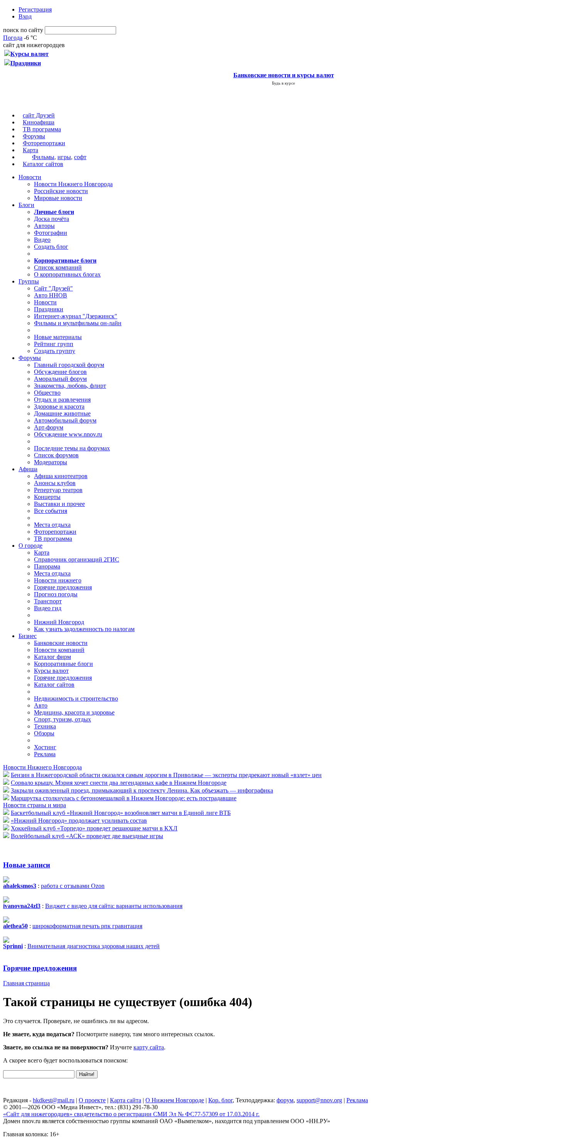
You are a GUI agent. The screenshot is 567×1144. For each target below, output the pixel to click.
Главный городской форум (69, 365)
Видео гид (47, 608)
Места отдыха (52, 524)
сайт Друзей (39, 115)
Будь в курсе (283, 83)
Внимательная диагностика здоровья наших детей (93, 946)
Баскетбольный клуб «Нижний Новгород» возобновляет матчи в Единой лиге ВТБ (121, 813)
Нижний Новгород (59, 622)
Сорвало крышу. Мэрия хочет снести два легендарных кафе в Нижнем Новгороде (118, 782)
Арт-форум (48, 427)
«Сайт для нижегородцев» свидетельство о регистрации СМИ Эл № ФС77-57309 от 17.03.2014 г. (131, 1114)
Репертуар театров (58, 490)
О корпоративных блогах (67, 274)
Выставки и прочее (59, 504)
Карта (30, 150)
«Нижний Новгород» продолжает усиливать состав (79, 820)
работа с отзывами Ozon (73, 886)
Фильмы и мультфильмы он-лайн (78, 323)
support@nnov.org (319, 1100)
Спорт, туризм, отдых (62, 719)
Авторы (44, 225)
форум (285, 1100)
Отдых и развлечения (62, 399)
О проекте (92, 1100)
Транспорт (48, 601)
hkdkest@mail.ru (53, 1100)
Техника (45, 726)
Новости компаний (59, 650)
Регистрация (35, 9)
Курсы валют (51, 670)
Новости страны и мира (34, 805)
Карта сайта (125, 1100)
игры (64, 157)
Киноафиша (38, 122)
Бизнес (28, 636)
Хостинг (45, 747)
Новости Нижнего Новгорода (73, 184)
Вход (25, 16)
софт (80, 157)
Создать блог (51, 246)
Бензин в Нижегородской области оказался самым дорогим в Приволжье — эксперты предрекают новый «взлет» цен (166, 775)
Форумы (34, 136)
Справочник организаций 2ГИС (76, 559)
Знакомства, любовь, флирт (70, 385)
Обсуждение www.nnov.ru (68, 434)
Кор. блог (220, 1100)
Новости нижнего (57, 580)
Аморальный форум (60, 378)
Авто (40, 705)
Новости (30, 177)
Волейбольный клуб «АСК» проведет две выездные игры (87, 836)
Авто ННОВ (50, 295)
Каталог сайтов (43, 164)
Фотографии (50, 232)
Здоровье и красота (59, 406)
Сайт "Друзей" (53, 288)
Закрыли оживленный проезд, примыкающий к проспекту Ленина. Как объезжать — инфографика (142, 790)
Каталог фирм (52, 656)
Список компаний (58, 267)
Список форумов (56, 455)
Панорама (47, 566)
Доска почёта (51, 219)
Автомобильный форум (65, 420)
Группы (29, 281)
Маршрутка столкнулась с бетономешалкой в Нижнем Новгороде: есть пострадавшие (123, 798)
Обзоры (44, 733)
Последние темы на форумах (72, 448)
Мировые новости (58, 198)
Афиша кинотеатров (61, 476)
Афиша (28, 469)
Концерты (47, 497)
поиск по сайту (23, 30)
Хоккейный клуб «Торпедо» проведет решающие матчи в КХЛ (94, 828)
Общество (47, 392)
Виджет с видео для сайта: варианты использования (113, 906)
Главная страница (26, 983)
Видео (42, 239)
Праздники (48, 309)
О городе (30, 545)
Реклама (45, 754)
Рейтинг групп (53, 344)
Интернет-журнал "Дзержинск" (75, 316)
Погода (12, 37)
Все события (50, 511)
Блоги (26, 205)
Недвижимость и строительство (76, 698)
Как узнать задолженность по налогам (84, 629)
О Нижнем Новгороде (174, 1100)
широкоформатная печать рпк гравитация (87, 926)
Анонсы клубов (55, 483)
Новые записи (26, 865)
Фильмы (43, 157)
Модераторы (50, 462)
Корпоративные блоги (63, 663)
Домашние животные (62, 413)
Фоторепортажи (44, 143)
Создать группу (54, 351)
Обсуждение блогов (60, 371)
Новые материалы (58, 337)
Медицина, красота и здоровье (74, 712)
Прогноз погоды (56, 594)
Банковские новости (61, 643)
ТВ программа (42, 129)
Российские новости (61, 191)
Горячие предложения (63, 587)
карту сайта (148, 1047)
